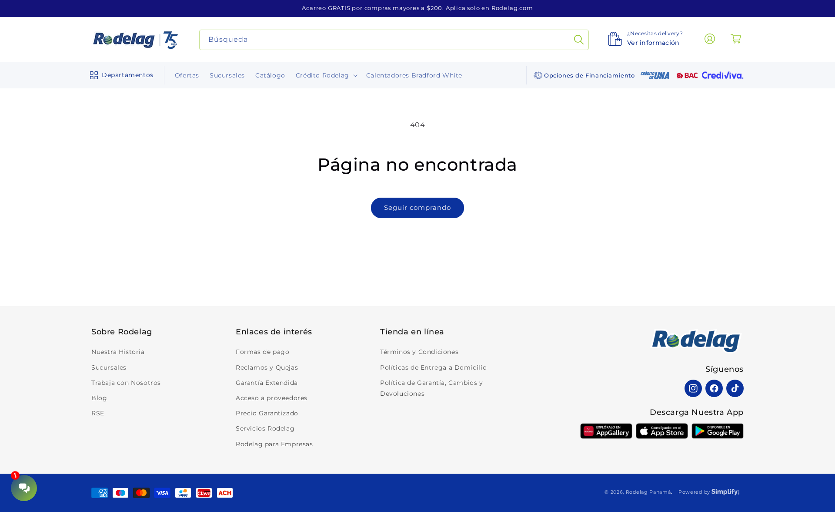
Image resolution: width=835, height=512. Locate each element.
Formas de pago (262, 352)
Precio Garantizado (267, 413)
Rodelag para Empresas (274, 444)
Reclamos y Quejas (267, 367)
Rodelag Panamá (648, 492)
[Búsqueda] (578, 40)
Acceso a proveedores (271, 398)
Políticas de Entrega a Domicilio (433, 367)
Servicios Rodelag (265, 429)
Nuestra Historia (118, 352)
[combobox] (394, 40)
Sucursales (109, 367)
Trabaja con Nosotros (126, 383)
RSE (97, 413)
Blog (99, 398)
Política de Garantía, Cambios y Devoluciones (431, 388)
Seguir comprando (417, 207)
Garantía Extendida (267, 383)
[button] (120, 75)
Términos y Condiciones (419, 352)
